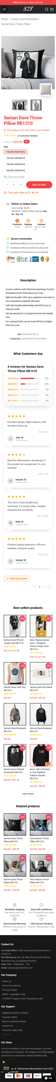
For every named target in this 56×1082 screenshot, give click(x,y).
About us (6, 981)
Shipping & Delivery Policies (15, 1013)
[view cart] (52, 9)
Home (4, 19)
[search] (47, 9)
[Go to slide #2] (36, 105)
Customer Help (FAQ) (12, 1030)
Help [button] (50, 1078)
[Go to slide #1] (19, 105)
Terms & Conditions (11, 985)
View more (28, 794)
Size (6, 147)
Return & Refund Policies (14, 1021)
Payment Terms (9, 1017)
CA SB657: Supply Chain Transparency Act (22, 998)
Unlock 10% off (6, 1068)
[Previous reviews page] (34, 587)
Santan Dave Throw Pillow (15, 24)
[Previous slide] (6, 62)
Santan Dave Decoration (24, 19)
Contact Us (7, 1026)
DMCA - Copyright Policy (14, 994)
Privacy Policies (9, 990)
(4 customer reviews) (27, 135)
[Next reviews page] (49, 587)
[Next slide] (50, 62)
